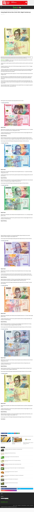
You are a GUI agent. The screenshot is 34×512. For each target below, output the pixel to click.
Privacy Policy (31, 505)
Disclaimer (28, 505)
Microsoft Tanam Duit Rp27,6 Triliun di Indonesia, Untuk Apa (28, 443)
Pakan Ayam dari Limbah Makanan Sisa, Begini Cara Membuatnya (14, 475)
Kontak (16, 505)
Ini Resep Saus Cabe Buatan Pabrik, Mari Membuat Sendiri (13, 464)
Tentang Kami (19, 505)
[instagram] (9, 490)
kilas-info (4, 10)
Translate (7, 499)
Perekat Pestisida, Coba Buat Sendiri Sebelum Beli (12, 456)
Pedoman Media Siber (23, 505)
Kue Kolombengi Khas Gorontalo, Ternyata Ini (11, 471)
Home (1, 10)
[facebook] (9, 488)
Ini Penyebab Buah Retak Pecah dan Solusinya (11, 482)
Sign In (14, 505)
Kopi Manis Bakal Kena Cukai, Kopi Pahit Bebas (16, 443)
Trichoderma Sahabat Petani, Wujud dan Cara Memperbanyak (13, 449)
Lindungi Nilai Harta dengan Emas (5, 442)
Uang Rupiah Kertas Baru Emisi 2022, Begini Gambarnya (13, 460)
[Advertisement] (17, 21)
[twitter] (25, 488)
